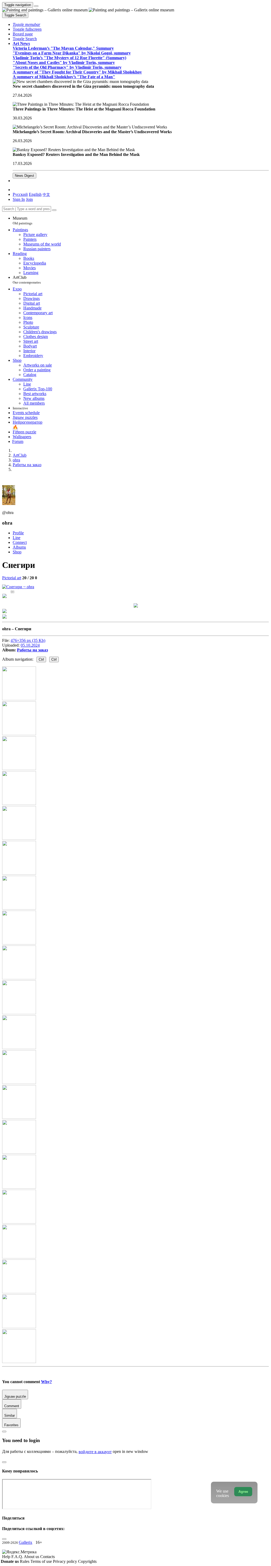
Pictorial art (11, 578)
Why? (46, 1381)
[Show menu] (36, 6)
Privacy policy (65, 1561)
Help (6, 1556)
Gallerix (25, 1542)
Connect (20, 542)
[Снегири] (18, 587)
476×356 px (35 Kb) (28, 640)
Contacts (47, 1556)
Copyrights (87, 1561)
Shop (17, 552)
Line (16, 537)
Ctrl (41, 659)
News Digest (24, 176)
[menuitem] (46, 194)
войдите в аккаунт (95, 1451)
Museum (22, 220)
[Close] (54, 210)
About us (32, 1556)
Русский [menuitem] (20, 194)
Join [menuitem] (29, 199)
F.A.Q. (17, 1556)
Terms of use (41, 1561)
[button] (26, 24)
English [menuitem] (35, 194)
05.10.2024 (30, 645)
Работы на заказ (32, 650)
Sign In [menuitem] (19, 199)
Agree (243, 1492)
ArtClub (27, 279)
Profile (18, 533)
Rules (25, 1561)
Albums (19, 547)
